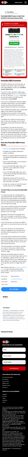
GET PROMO (14, 289)
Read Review (21, 47)
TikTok (4, 402)
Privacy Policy (5, 381)
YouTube (4, 396)
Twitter (4, 398)
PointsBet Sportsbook (16, 279)
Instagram (4, 394)
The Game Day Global (7, 377)
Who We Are (5, 379)
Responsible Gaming (15, 40)
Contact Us (4, 387)
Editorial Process (6, 385)
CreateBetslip (18, 2)
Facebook (4, 400)
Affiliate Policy (5, 383)
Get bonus (14, 43)
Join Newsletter (14, 368)
